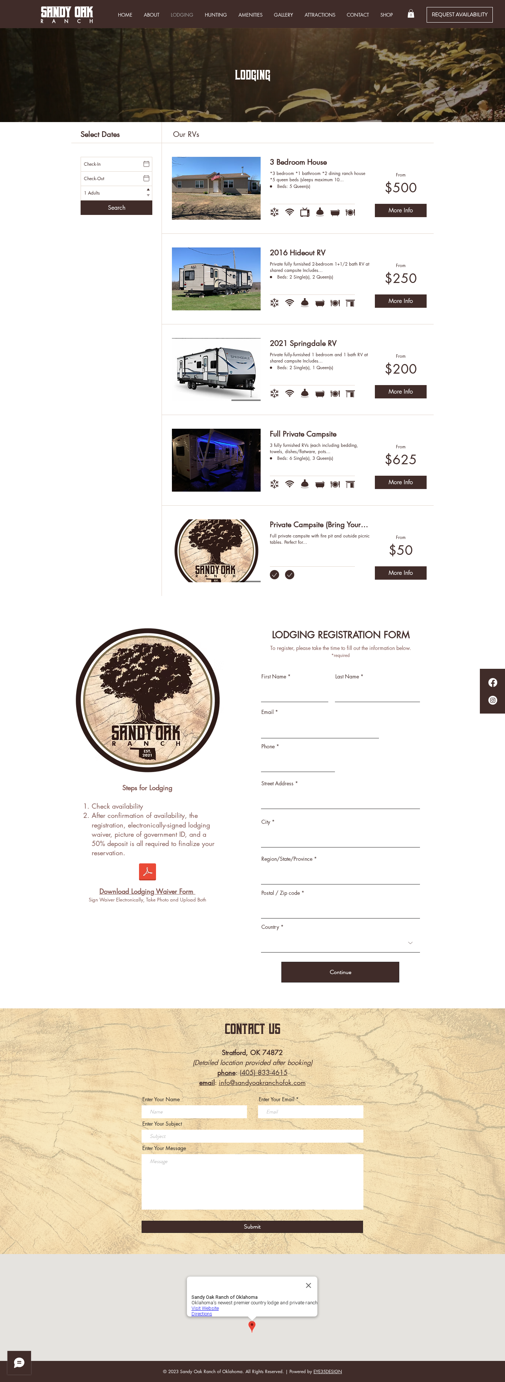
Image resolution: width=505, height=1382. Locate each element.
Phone (268, 746)
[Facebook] (492, 682)
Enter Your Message (164, 1148)
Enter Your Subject (162, 1123)
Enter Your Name (161, 1099)
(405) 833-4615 (264, 1072)
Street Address (277, 783)
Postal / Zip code (280, 893)
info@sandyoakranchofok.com (262, 1082)
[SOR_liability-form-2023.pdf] (147, 873)
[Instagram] (492, 700)
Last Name (347, 676)
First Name (273, 676)
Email (267, 712)
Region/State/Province (286, 859)
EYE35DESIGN (327, 1371)
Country (270, 927)
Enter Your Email (276, 1099)
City (265, 822)
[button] (410, 13)
